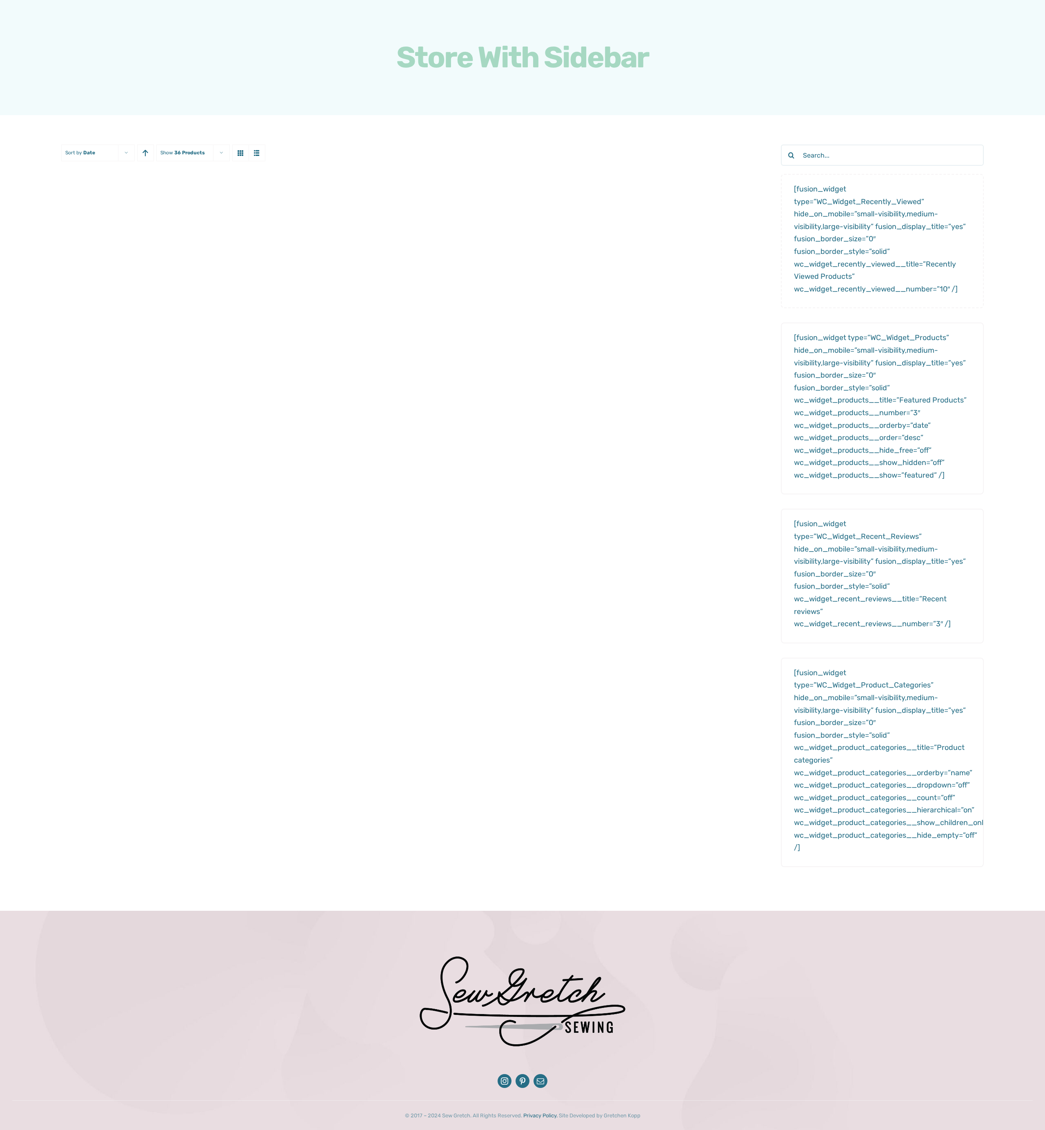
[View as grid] (241, 153)
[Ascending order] (145, 153)
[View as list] (257, 153)
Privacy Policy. (540, 1115)
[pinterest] (522, 1081)
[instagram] (504, 1081)
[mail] (540, 1081)
